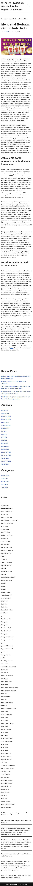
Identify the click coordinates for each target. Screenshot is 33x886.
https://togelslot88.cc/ (7, 550)
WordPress (24, 884)
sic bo (11, 348)
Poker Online (5, 481)
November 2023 (6, 419)
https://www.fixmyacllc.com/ (9, 520)
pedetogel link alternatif (7, 804)
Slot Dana (4, 762)
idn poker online (5, 592)
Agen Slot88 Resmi (6, 738)
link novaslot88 (5, 544)
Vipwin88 (4, 559)
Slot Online (4, 484)
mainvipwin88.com (6, 571)
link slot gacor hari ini (7, 661)
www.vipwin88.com (6, 511)
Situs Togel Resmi (6, 681)
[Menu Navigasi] (30, 6)
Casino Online (5, 475)
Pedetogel (4, 813)
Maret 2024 (4, 410)
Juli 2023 (3, 431)
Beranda (3, 19)
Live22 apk (4, 669)
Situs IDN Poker (6, 598)
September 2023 (6, 425)
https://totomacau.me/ (7, 768)
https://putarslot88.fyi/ (7, 723)
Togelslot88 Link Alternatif (8, 666)
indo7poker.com (5, 655)
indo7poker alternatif (7, 640)
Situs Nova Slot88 (6, 714)
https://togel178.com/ (7, 702)
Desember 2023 (6, 416)
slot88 (3, 658)
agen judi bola (5, 792)
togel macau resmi (6, 547)
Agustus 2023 (5, 428)
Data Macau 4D (5, 619)
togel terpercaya (6, 807)
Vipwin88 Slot (5, 505)
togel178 (3, 583)
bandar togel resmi (6, 580)
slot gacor (4, 795)
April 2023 (4, 440)
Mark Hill (6, 32)
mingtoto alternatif (6, 756)
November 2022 (6, 455)
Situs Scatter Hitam (6, 741)
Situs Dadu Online (19, 830)
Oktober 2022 (5, 458)
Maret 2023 (4, 443)
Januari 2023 (5, 449)
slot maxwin (4, 678)
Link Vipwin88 (5, 789)
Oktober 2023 (5, 422)
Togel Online (4, 487)
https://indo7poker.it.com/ (8, 708)
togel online (4, 684)
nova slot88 (4, 663)
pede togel (4, 616)
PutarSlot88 (4, 744)
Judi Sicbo (4, 613)
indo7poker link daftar (7, 637)
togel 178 (4, 693)
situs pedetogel (5, 801)
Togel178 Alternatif (6, 562)
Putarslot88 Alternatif (7, 780)
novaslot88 (4, 514)
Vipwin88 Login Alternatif (8, 765)
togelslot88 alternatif (7, 649)
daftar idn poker (5, 696)
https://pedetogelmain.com (8, 690)
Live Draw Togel (5, 631)
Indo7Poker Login (6, 628)
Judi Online (4, 478)
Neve (7, 884)
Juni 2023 (4, 434)
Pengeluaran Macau (7, 508)
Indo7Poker (4, 601)
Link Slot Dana (5, 532)
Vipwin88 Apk (5, 529)
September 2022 (6, 461)
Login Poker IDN (6, 753)
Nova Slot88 (4, 711)
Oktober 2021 (5, 464)
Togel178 (3, 556)
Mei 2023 (4, 437)
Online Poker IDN (6, 595)
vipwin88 (3, 568)
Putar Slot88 (4, 720)
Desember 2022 (6, 452)
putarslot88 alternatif (7, 646)
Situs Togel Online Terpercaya (9, 687)
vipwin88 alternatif (6, 553)
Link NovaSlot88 (6, 729)
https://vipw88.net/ (6, 517)
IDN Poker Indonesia (7, 675)
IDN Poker (4, 842)
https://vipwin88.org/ (7, 523)
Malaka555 (4, 538)
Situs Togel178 (5, 774)
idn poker (4, 705)
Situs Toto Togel (5, 541)
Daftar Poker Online (7, 535)
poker (3, 643)
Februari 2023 (5, 446)
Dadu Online (4, 604)
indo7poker (4, 622)
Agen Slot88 (4, 526)
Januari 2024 (5, 413)
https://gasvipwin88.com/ (8, 577)
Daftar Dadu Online (6, 610)
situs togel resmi (6, 771)
